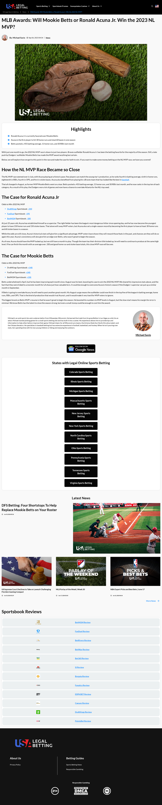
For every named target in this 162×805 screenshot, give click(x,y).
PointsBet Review (83, 721)
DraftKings (12, 209)
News (24, 12)
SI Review (79, 667)
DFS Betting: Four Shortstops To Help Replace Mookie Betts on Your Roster (29, 507)
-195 (28, 214)
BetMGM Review (82, 622)
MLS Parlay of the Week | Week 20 (70, 589)
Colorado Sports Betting (81, 372)
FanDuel (11, 214)
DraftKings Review (83, 712)
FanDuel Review (82, 631)
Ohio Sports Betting (81, 448)
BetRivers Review (83, 640)
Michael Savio (19, 37)
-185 (28, 218)
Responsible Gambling (74, 769)
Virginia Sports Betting (81, 483)
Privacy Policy (15, 765)
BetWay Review (82, 649)
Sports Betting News (74, 765)
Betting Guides (75, 758)
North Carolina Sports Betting (81, 437)
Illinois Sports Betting (81, 381)
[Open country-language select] (157, 6)
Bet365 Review (82, 658)
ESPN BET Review (83, 694)
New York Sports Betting (81, 426)
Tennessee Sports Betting (81, 472)
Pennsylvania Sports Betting (81, 459)
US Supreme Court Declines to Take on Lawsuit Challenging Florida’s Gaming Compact (26, 590)
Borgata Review (82, 676)
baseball (125, 179)
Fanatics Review (82, 685)
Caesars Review (82, 703)
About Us (15, 758)
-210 (30, 209)
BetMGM (11, 218)
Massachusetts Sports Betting (81, 402)
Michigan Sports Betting (81, 391)
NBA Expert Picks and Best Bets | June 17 (127, 589)
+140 (30, 267)
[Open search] (152, 6)
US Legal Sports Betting (11, 12)
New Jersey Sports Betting (81, 415)
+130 (29, 277)
